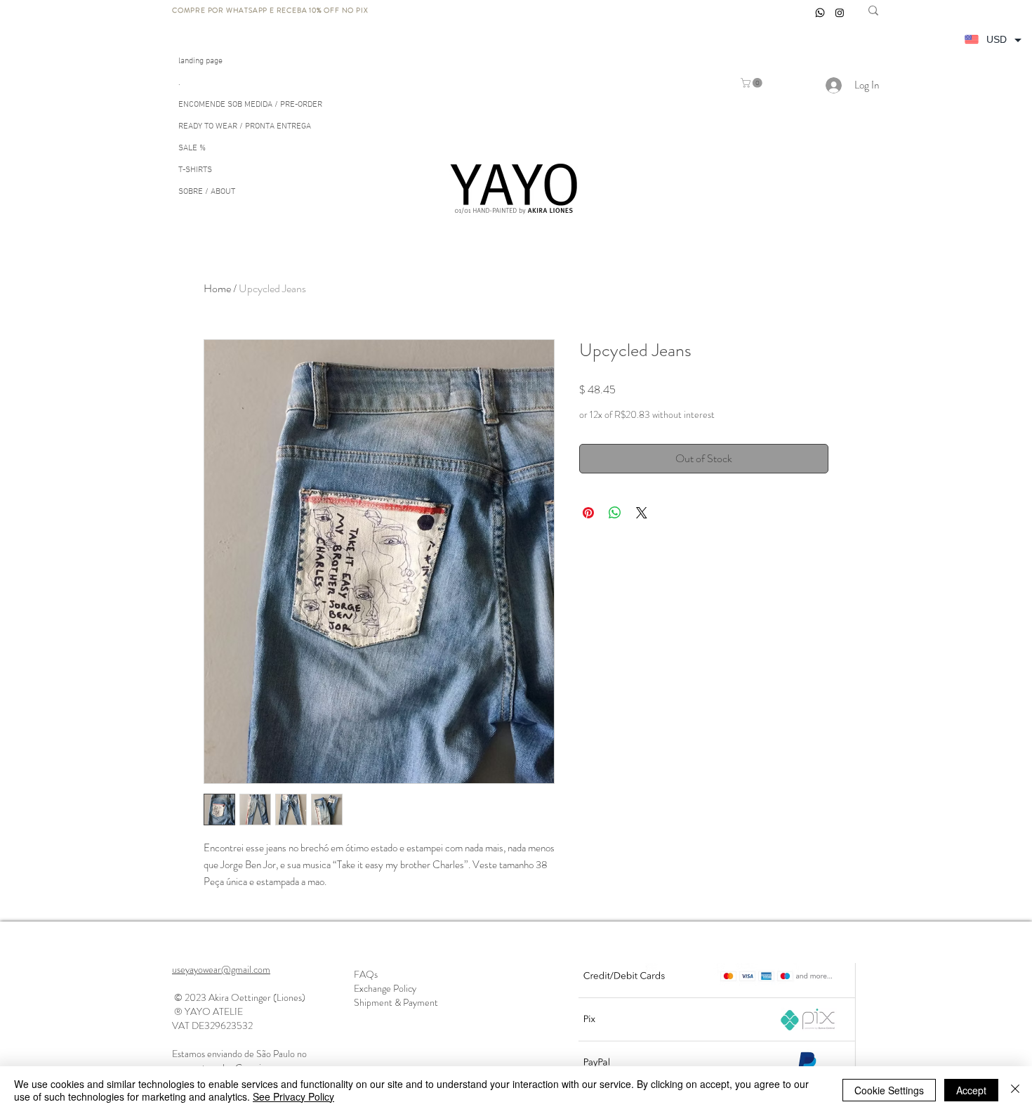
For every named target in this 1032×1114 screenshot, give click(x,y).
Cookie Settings (889, 1090)
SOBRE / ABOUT (206, 192)
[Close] (1015, 1090)
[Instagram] (839, 12)
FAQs (366, 974)
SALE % (192, 148)
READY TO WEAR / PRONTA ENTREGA (244, 126)
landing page (200, 61)
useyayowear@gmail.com (221, 969)
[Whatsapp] (820, 12)
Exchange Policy (385, 988)
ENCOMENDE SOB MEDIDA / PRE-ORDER (250, 105)
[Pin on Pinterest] (588, 512)
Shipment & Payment (396, 1002)
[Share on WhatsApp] (615, 512)
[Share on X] (641, 512)
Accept (971, 1090)
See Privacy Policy (293, 1096)
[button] (753, 83)
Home (217, 288)
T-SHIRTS (195, 170)
